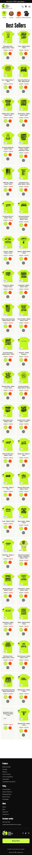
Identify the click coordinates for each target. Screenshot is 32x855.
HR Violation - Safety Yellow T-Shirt (24, 589)
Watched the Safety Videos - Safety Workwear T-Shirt (23, 149)
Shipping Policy (6, 794)
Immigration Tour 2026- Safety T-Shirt (24, 183)
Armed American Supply (18, 849)
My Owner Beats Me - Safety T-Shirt (8, 148)
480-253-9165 (23, 6)
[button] (29, 6)
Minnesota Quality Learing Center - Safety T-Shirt (24, 218)
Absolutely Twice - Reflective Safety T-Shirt (8, 713)
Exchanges (5, 799)
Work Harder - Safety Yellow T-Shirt (24, 114)
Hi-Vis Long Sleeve (7, 776)
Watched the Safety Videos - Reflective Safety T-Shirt (23, 556)
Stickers (4, 771)
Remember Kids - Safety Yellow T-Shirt (8, 46)
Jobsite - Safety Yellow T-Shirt (23, 252)
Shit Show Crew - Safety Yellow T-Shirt (8, 656)
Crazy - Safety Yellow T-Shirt (24, 46)
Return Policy (6, 796)
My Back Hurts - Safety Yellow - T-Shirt (23, 420)
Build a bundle (6, 767)
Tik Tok (26, 833)
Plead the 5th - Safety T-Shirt (24, 724)
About (4, 807)
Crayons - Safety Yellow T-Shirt (8, 252)
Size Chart (5, 812)
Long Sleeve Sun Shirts (8, 781)
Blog (3, 809)
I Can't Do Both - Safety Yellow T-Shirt (23, 319)
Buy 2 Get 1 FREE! (15, 1)
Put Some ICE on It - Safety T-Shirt (8, 217)
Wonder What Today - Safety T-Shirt (24, 488)
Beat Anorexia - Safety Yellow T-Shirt (23, 656)
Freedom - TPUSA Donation (24, 353)
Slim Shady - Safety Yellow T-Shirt (8, 623)
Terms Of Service (7, 791)
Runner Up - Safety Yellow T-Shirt (8, 285)
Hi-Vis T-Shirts (6, 774)
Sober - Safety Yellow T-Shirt (24, 623)
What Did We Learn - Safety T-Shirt (8, 454)
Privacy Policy (6, 789)
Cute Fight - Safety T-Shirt (8, 488)
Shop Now (16, 841)
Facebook (23, 833)
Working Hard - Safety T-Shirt (24, 690)
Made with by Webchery (16, 852)
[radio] (5, 53)
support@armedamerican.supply (11, 824)
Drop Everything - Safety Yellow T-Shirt (8, 353)
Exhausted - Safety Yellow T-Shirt (23, 285)
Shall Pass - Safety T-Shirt (8, 555)
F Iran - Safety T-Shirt (8, 521)
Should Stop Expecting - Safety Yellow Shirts (8, 690)
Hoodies (4, 769)
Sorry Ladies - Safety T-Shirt (24, 521)
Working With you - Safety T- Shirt (8, 589)
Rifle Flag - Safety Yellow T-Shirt (8, 183)
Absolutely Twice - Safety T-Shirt (8, 420)
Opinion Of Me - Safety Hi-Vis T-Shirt (8, 387)
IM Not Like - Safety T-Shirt (24, 454)
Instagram (29, 833)
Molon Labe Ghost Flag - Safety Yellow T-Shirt (8, 319)
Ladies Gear (5, 779)
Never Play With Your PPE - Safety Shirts (24, 80)
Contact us (5, 814)
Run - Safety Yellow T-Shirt (8, 80)
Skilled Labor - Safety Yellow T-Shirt (8, 114)
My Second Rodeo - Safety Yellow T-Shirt (24, 387)
